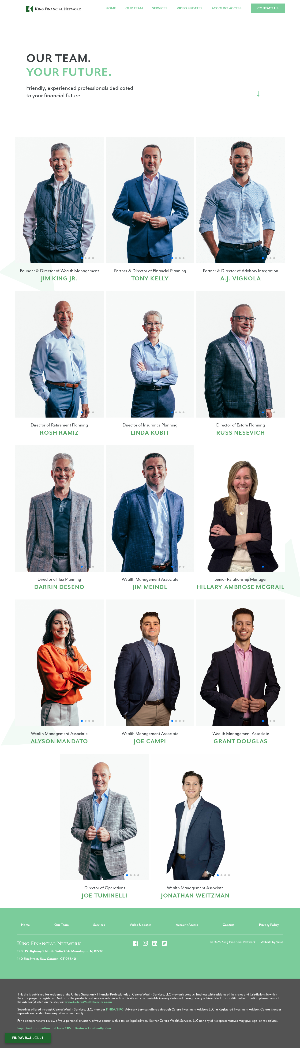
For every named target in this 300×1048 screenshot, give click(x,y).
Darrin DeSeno (59, 587)
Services (159, 8)
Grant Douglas (241, 741)
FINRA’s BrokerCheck (28, 1038)
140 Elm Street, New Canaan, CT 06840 (46, 959)
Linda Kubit (150, 433)
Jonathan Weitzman (195, 895)
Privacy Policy (269, 925)
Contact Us (267, 8)
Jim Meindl (150, 587)
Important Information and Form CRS (44, 1028)
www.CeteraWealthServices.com (88, 1002)
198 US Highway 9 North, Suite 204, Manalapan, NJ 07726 (60, 951)
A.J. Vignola (240, 278)
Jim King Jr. (59, 278)
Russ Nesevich (240, 433)
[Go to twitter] (164, 943)
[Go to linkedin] (155, 943)
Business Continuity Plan (93, 1028)
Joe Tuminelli (105, 895)
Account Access (226, 8)
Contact (228, 925)
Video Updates (189, 8)
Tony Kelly (150, 278)
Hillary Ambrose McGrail (241, 587)
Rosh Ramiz (59, 433)
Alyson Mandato (59, 741)
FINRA (110, 1009)
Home (111, 8)
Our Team (134, 8)
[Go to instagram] (145, 943)
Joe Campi (150, 741)
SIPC (120, 1009)
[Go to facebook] (135, 943)
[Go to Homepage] (53, 9)
